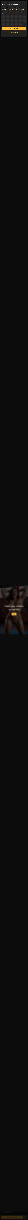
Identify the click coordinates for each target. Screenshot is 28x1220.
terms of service (12, 10)
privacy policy (22, 10)
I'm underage (14, 32)
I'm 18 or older (14, 28)
